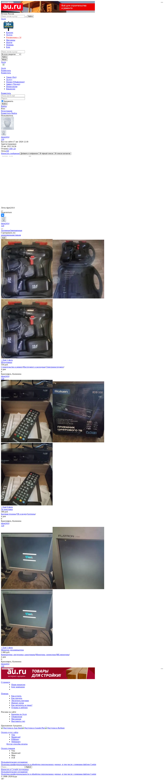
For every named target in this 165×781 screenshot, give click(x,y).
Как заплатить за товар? (21, 705)
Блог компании (18, 687)
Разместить (6, 70)
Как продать (16, 698)
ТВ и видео (21, 514)
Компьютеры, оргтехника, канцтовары (18, 654)
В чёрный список (46, 154)
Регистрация (6, 111)
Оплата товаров (8, 748)
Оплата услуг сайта (9, 732)
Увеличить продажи (20, 700)
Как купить (16, 696)
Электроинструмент (55, 367)
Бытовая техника (8, 514)
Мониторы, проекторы (46, 654)
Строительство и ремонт (12, 367)
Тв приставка (7, 509)
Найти (4, 57)
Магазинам (16, 719)
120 (2, 139)
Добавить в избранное (29, 154)
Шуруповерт (6, 362)
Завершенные (16, 230)
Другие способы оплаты (17, 744)
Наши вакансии (18, 684)
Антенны (31, 514)
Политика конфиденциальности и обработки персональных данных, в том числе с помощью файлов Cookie (48, 764)
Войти (4, 106)
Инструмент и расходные (34, 367)
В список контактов (62, 154)
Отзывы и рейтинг (19, 707)
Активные (5, 230)
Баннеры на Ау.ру (19, 714)
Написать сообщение (10, 153)
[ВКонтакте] (2, 215)
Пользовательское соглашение (14, 762)
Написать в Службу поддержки (15, 769)
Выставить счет (18, 721)
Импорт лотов (17, 703)
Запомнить (8, 101)
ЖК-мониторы (62, 654)
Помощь (4, 693)
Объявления (16, 716)
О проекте (5, 682)
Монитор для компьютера (12, 650)
